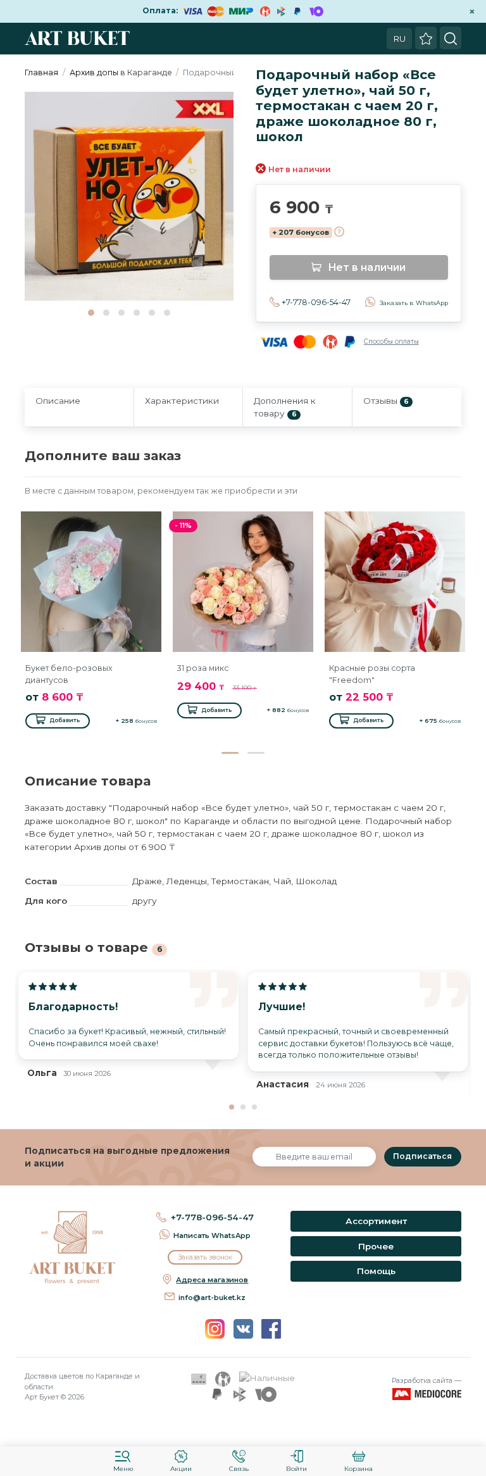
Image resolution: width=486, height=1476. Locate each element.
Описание (57, 401)
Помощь (376, 1271)
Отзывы (386, 401)
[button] (91, 312)
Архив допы (94, 72)
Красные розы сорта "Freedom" (372, 674)
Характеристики (182, 401)
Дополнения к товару (285, 407)
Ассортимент (376, 1221)
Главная (41, 72)
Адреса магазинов (212, 1279)
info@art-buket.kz (212, 1297)
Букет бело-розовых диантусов (69, 674)
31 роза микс (202, 668)
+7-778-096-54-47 (316, 302)
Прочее (376, 1246)
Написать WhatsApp (212, 1235)
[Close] (472, 1428)
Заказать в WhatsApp (414, 302)
